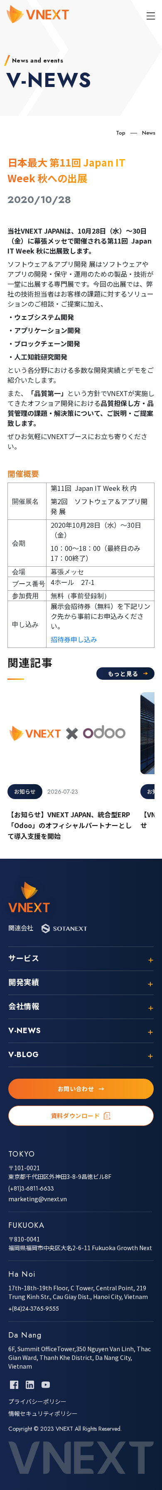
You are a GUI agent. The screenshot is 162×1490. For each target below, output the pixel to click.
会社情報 (23, 1007)
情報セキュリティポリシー (43, 1413)
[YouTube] (46, 1385)
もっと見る (123, 673)
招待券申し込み (74, 639)
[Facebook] (14, 1385)
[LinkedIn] (30, 1385)
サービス (23, 959)
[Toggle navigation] (150, 16)
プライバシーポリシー (37, 1401)
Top (120, 133)
